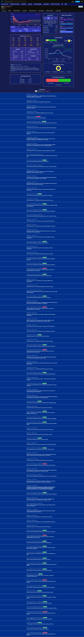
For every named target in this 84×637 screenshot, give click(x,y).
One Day (48, 18)
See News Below (58, 84)
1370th (37, 45)
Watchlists (23, 4)
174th (13, 40)
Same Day (45, 18)
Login (73, 1)
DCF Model (41, 10)
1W (18, 26)
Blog (66, 4)
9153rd (25, 45)
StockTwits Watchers (26, 76)
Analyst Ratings (38, 4)
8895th (31, 45)
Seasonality (46, 4)
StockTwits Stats (32, 10)
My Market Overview (14, 4)
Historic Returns (49, 10)
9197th (19, 45)
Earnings (30, 4)
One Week (52, 18)
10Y (33, 26)
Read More (13, 70)
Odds (9, 10)
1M (23, 26)
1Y (28, 26)
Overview (4, 10)
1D (12, 26)
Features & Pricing (55, 4)
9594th (13, 45)
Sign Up (77, 1)
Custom (38, 26)
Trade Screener (4, 4)
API (62, 4)
